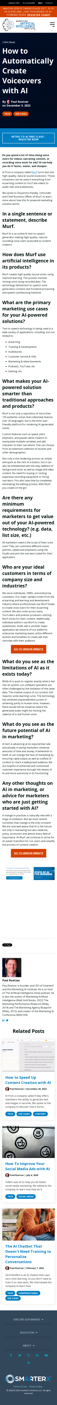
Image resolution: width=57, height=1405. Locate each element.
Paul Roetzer (20, 101)
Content (40, 1113)
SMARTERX (14, 3)
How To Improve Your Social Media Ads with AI (27, 1166)
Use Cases (21, 113)
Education (27, 1332)
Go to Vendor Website (28, 649)
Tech (7, 113)
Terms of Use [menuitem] (20, 1386)
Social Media (26, 1196)
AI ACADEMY (29, 3)
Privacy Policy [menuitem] (35, 1386)
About (27, 1345)
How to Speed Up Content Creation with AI (28, 1080)
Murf (34, 172)
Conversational (28, 1293)
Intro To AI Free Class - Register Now (28, 138)
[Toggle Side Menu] (52, 24)
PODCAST (50, 3)
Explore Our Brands (27, 1319)
